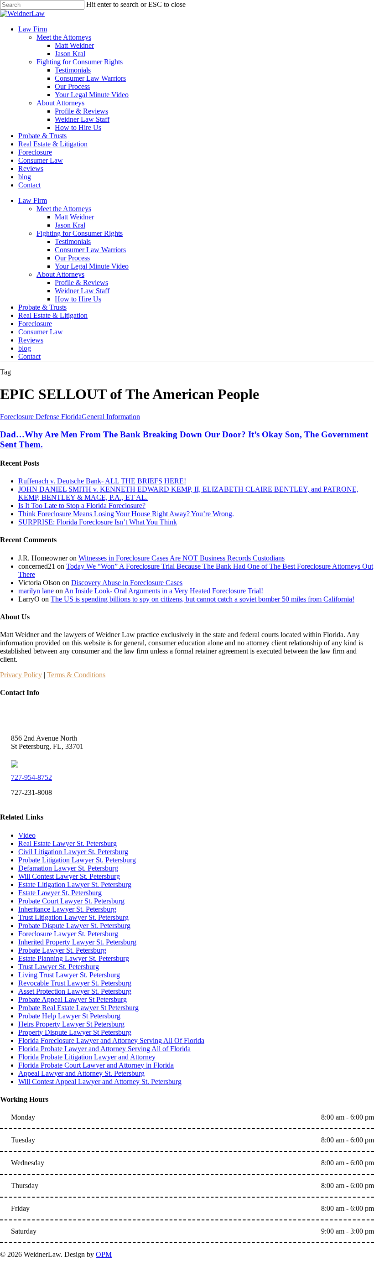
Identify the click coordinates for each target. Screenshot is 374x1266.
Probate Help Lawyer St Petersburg (69, 1016)
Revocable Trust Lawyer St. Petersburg (74, 983)
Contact (29, 356)
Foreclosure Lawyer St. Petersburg (68, 934)
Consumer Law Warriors (90, 250)
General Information (111, 416)
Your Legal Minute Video (92, 266)
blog (24, 348)
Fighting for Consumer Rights (79, 233)
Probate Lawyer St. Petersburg (62, 950)
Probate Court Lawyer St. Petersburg (71, 901)
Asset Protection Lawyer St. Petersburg (74, 991)
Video (27, 835)
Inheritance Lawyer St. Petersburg (67, 909)
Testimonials (73, 241)
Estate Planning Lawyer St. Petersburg (73, 958)
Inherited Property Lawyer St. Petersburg (77, 942)
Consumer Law (40, 332)
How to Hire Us (78, 299)
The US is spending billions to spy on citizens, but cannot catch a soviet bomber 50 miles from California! (202, 599)
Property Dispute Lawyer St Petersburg (74, 1032)
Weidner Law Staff (82, 291)
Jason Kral (70, 225)
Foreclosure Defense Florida (41, 416)
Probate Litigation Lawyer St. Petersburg (77, 860)
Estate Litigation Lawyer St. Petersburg (74, 884)
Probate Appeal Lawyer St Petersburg (72, 999)
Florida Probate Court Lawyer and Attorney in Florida (96, 1065)
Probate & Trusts (42, 307)
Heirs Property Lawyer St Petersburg (71, 1024)
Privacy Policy (21, 675)
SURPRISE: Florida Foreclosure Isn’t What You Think (97, 522)
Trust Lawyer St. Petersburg (58, 966)
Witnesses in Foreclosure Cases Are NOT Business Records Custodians (181, 558)
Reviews (30, 340)
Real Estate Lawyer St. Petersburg (67, 843)
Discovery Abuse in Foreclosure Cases (126, 582)
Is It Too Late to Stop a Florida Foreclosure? (81, 505)
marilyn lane (36, 591)
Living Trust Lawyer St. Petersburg (69, 975)
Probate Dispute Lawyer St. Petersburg (74, 925)
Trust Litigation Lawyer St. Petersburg (73, 917)
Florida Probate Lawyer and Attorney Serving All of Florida (104, 1049)
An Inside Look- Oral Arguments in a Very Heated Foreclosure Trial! (163, 591)
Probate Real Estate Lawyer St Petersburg (78, 1008)
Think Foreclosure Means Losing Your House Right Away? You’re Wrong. (126, 514)
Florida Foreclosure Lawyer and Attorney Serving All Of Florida (111, 1040)
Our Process (72, 258)
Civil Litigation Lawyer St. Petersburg (73, 852)
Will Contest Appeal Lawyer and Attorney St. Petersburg (100, 1081)
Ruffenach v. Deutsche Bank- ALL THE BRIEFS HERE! (102, 481)
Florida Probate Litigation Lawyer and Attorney (87, 1057)
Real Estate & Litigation (53, 315)
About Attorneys (60, 274)
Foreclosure (35, 323)
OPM (104, 1254)
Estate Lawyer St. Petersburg (60, 893)
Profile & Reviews (81, 282)
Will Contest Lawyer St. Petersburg (69, 876)
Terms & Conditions (76, 675)
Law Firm (32, 200)
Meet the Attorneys (63, 209)
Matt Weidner (74, 217)
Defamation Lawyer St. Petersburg (68, 868)
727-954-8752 (31, 777)
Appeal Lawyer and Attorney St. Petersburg (81, 1073)
